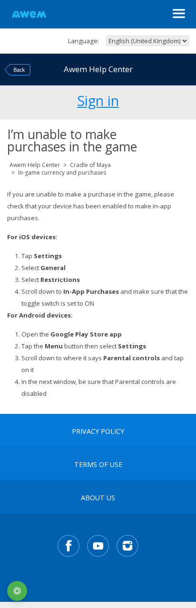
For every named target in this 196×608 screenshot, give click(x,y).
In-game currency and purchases (62, 172)
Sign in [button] (98, 99)
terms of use (98, 464)
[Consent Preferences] (17, 591)
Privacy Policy (98, 431)
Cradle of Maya (90, 165)
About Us (98, 498)
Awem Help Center (35, 165)
